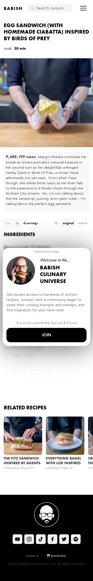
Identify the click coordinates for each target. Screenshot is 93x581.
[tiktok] (17, 539)
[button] (83, 8)
